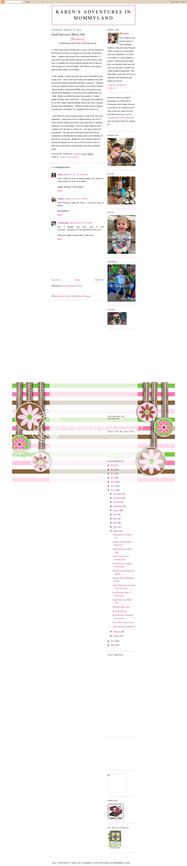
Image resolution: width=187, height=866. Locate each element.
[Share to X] (87, 154)
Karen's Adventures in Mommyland (93, 15)
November (117, 497)
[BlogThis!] (85, 154)
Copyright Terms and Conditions (119, 118)
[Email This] (82, 154)
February (117, 631)
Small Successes (69, 157)
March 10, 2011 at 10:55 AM (76, 174)
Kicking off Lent (120, 611)
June (115, 518)
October (116, 502)
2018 (113, 465)
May (115, 522)
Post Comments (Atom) (73, 285)
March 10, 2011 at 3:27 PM (76, 198)
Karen (125, 34)
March (116, 531)
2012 (113, 486)
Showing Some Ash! (121, 606)
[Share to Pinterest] (92, 154)
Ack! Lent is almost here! (123, 622)
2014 (113, 477)
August (116, 510)
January (116, 635)
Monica (61, 198)
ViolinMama (63, 222)
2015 (113, 473)
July (115, 514)
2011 (113, 490)
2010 (113, 641)
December (117, 493)
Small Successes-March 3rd (124, 626)
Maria (60, 174)
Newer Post (56, 279)
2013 (113, 481)
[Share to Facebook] (89, 154)
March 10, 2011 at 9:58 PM (81, 222)
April (115, 526)
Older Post (99, 279)
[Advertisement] (120, 753)
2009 (113, 645)
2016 (113, 469)
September (117, 506)
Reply (60, 190)
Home (78, 279)
